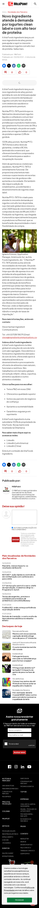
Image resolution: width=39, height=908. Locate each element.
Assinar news (19, 752)
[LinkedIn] (14, 66)
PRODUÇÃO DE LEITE (8, 831)
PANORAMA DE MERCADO (10, 789)
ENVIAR (15, 539)
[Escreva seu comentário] (24, 524)
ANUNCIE (23, 842)
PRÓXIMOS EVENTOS (27, 786)
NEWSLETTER (24, 839)
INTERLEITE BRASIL (8, 856)
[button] (10, 781)
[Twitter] (9, 66)
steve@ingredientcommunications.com (20, 337)
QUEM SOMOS (25, 853)
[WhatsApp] (19, 66)
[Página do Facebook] (9, 766)
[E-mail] (23, 66)
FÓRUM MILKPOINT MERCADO (26, 782)
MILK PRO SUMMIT (7, 853)
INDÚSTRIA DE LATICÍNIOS (10, 834)
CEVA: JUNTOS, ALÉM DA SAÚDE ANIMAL (27, 805)
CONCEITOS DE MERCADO (7, 792)
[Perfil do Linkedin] (22, 766)
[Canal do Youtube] (29, 767)
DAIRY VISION (24, 778)
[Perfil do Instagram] (16, 766)
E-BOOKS (5, 840)
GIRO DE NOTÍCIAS (8, 786)
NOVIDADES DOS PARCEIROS (25, 820)
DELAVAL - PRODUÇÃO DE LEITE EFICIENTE (28, 810)
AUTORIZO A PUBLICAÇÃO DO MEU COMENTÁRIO (24, 528)
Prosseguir (19, 900)
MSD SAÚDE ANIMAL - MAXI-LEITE (26, 815)
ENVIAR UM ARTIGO (26, 845)
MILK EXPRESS (6, 796)
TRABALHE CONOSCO (27, 851)
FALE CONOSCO (25, 848)
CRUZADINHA (6, 843)
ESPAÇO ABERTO (7, 837)
